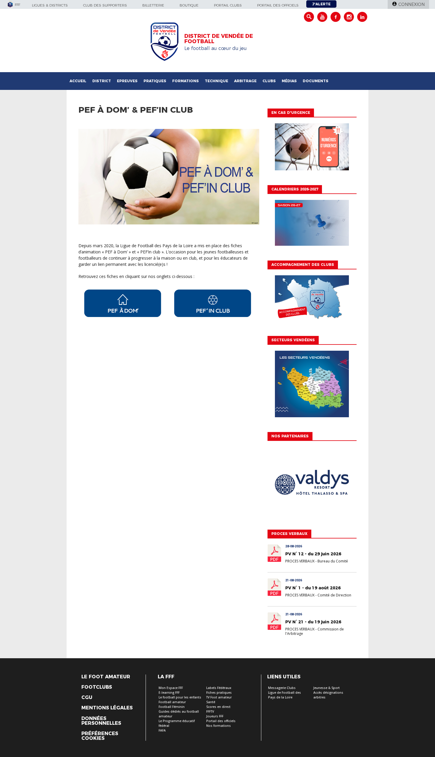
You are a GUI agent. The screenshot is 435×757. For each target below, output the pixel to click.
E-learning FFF (169, 693)
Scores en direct (218, 707)
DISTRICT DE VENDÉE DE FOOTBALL (218, 39)
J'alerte (321, 4)
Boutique (189, 5)
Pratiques (155, 81)
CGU (86, 697)
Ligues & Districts (50, 5)
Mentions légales (107, 708)
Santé (210, 702)
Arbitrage (245, 81)
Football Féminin (172, 707)
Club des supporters (105, 5)
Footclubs (96, 687)
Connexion (411, 4)
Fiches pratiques (219, 693)
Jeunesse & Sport (326, 688)
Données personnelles (101, 721)
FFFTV (210, 712)
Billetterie (153, 5)
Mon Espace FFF (171, 688)
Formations (185, 81)
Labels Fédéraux (218, 688)
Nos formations (218, 726)
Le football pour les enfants (180, 697)
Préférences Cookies (99, 736)
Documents (315, 81)
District (101, 81)
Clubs (269, 81)
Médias (289, 81)
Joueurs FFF (214, 716)
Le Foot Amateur (105, 676)
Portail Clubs (228, 5)
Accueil (78, 81)
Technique (216, 81)
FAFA (162, 730)
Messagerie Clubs (282, 688)
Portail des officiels (278, 5)
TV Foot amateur (219, 697)
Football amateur (172, 702)
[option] (312, 484)
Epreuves (127, 81)
